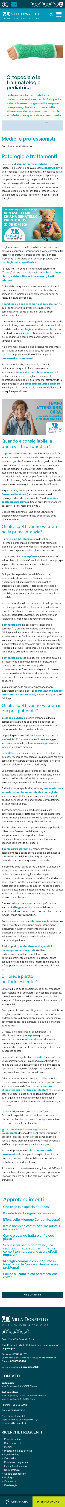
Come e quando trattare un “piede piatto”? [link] (28, 1237)
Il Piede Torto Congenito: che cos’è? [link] (29, 1213)
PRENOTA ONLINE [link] (48, 1501)
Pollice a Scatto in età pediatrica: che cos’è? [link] (30, 1275)
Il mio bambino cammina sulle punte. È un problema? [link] (32, 1227)
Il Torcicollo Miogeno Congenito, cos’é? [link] (31, 1220)
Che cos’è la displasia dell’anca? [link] (26, 1207)
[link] (61, 4)
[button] (47, 123)
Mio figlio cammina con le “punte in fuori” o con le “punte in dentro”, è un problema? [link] (30, 1264)
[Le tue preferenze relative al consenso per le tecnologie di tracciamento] (3, 1130)
